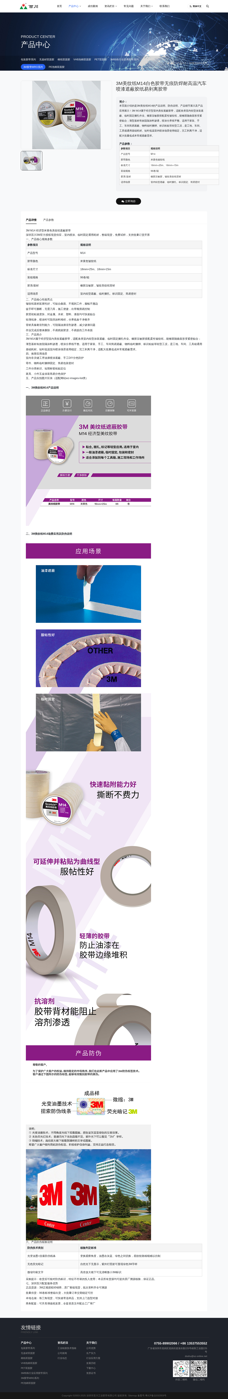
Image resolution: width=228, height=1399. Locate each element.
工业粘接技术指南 (67, 1348)
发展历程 (91, 1363)
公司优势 (91, 1348)
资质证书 (91, 1373)
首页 (59, 6)
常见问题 (129, 6)
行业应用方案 (93, 1358)
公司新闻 (62, 1353)
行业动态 (62, 1358)
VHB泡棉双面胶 (82, 59)
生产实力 (91, 1353)
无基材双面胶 (46, 59)
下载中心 (91, 1368)
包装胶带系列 (28, 59)
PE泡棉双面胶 (57, 67)
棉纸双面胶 (64, 59)
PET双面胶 (100, 59)
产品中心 (74, 6)
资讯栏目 (109, 6)
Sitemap (132, 1395)
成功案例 (93, 6)
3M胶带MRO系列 (33, 67)
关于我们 (145, 6)
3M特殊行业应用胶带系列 (124, 59)
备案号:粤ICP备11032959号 (152, 1395)
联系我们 (165, 6)
